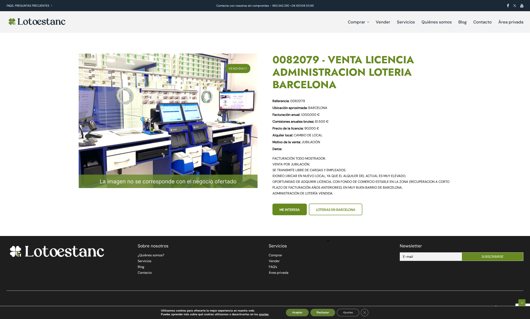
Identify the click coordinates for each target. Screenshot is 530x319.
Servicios (406, 22)
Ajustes (348, 312)
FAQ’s (273, 267)
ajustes (264, 314)
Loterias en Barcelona (335, 210)
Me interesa (289, 210)
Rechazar (323, 312)
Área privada (510, 22)
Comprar (356, 22)
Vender (383, 22)
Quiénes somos (437, 22)
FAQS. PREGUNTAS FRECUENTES (28, 5)
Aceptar (297, 312)
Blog (462, 22)
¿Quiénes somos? (151, 255)
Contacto (482, 22)
